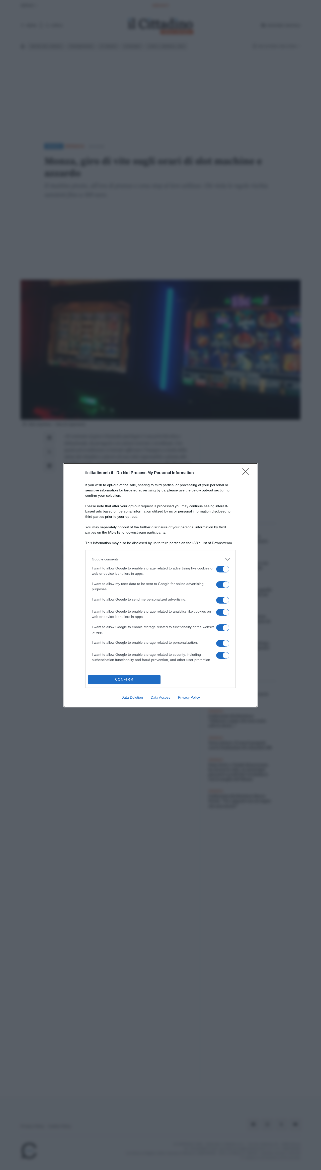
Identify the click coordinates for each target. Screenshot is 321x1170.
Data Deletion (132, 697)
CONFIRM (124, 679)
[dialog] (160, 585)
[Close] (247, 473)
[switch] (222, 569)
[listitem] (160, 559)
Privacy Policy (189, 697)
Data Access (160, 697)
